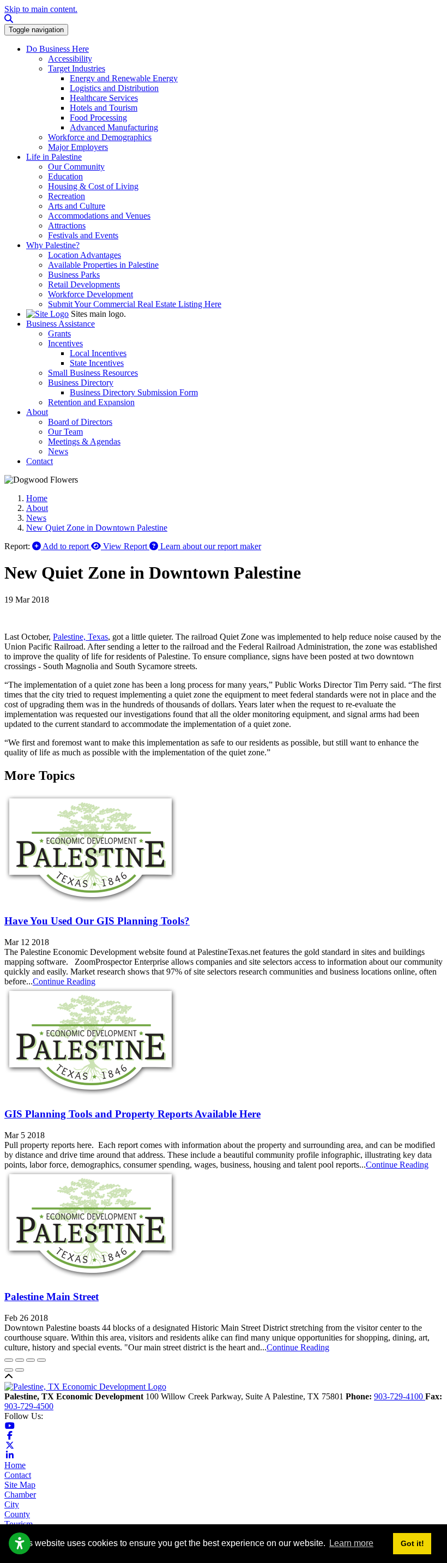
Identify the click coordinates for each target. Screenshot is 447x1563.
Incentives (65, 343)
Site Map (19, 1484)
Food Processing (98, 117)
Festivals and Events (83, 235)
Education (65, 176)
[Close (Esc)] (8, 1360)
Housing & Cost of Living (93, 186)
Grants (59, 333)
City (11, 1504)
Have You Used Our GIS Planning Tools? (97, 921)
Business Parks (74, 274)
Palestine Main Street (51, 1296)
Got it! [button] (412, 1543)
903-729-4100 (399, 1396)
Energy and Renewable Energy (124, 78)
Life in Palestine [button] (54, 156)
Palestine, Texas (80, 636)
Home (15, 1465)
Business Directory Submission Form (134, 392)
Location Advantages (84, 255)
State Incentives (97, 363)
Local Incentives (98, 353)
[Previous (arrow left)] (8, 1370)
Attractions (67, 225)
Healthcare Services (104, 98)
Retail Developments (84, 284)
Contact (17, 1475)
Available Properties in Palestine (103, 264)
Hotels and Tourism (103, 107)
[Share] (19, 1360)
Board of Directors (80, 421)
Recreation (66, 196)
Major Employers (78, 147)
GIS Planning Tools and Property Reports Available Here (132, 1114)
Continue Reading (64, 981)
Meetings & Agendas (84, 441)
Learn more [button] (351, 1543)
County (17, 1514)
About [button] (37, 412)
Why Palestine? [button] (53, 245)
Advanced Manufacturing (114, 127)
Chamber (20, 1494)
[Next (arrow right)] (19, 1370)
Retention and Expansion (91, 402)
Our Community (76, 166)
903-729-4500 (28, 1406)
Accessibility (70, 58)
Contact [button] (39, 461)
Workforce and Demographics (100, 137)
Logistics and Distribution (114, 88)
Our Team (65, 431)
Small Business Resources (93, 372)
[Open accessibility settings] (20, 1543)
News (58, 451)
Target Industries (76, 68)
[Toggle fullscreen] (30, 1360)
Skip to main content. (40, 9)
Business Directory (80, 382)
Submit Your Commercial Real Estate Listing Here (134, 304)
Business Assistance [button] (60, 323)
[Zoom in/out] (41, 1360)
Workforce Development (90, 294)
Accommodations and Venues (99, 215)
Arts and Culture (76, 206)
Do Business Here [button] (57, 48)
